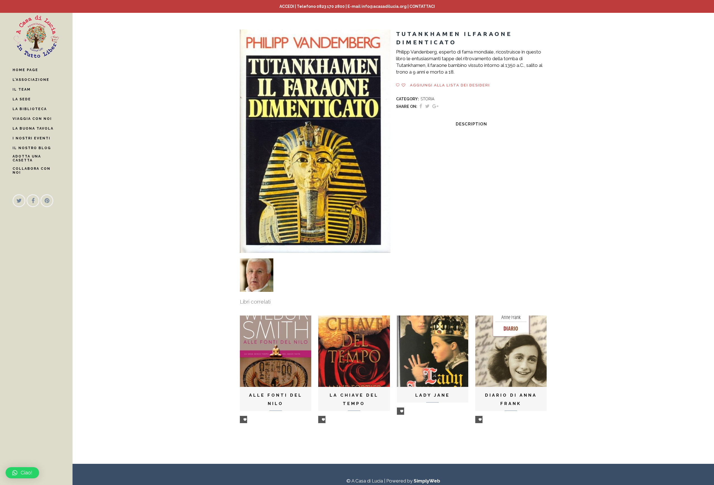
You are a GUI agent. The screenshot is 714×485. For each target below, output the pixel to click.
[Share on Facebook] (420, 106)
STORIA (427, 99)
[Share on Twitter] (427, 106)
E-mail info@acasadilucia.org (377, 6)
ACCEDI (286, 6)
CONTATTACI (422, 6)
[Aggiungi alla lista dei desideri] (243, 419)
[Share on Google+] (435, 106)
